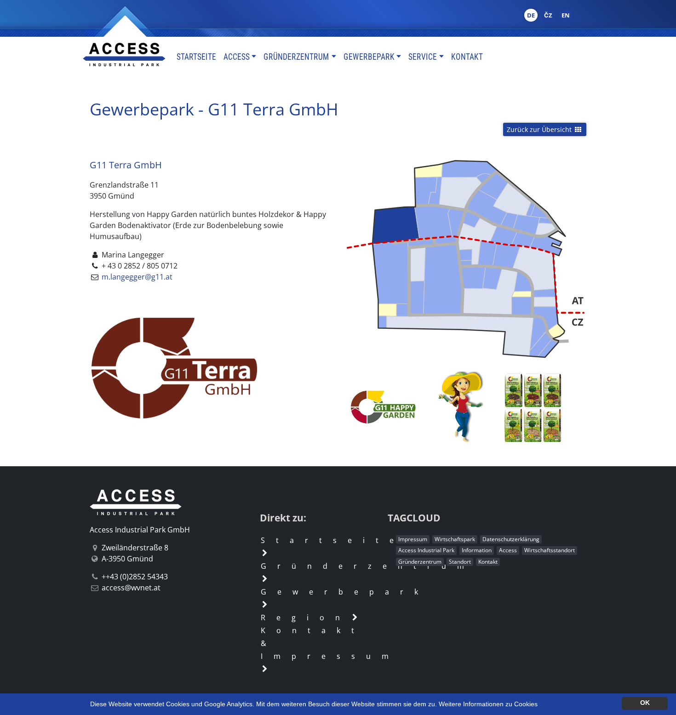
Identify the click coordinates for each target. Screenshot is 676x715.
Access (236, 56)
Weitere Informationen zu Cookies (488, 704)
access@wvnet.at (131, 588)
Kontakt (467, 56)
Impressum (412, 539)
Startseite (196, 56)
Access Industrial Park (426, 550)
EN (565, 15)
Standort (460, 562)
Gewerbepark (369, 56)
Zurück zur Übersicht (540, 129)
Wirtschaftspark (455, 539)
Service (422, 56)
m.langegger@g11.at (137, 277)
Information (477, 550)
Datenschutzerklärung (510, 539)
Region (306, 617)
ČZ (548, 15)
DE (531, 15)
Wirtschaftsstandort (549, 550)
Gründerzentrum (296, 56)
